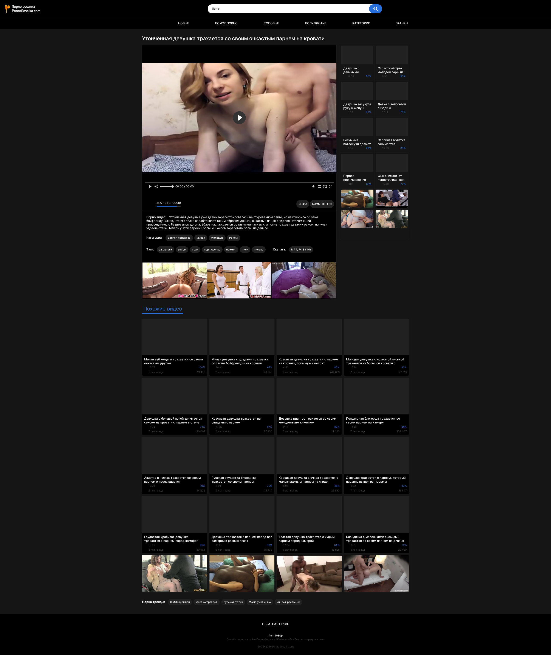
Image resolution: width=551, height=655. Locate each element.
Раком (233, 237)
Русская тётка (233, 602)
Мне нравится (146, 204)
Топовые (271, 23)
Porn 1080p (276, 635)
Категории (361, 23)
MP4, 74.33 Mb (301, 249)
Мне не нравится (152, 204)
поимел (231, 249)
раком (182, 249)
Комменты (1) (322, 203)
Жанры (402, 23)
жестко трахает (206, 602)
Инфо (303, 203)
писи (245, 249)
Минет (201, 237)
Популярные (315, 23)
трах (195, 249)
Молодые (217, 237)
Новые (183, 23)
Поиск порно (226, 23)
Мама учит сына (260, 602)
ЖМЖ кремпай (180, 602)
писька (258, 249)
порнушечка (212, 249)
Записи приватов (179, 237)
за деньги (165, 249)
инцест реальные (288, 602)
